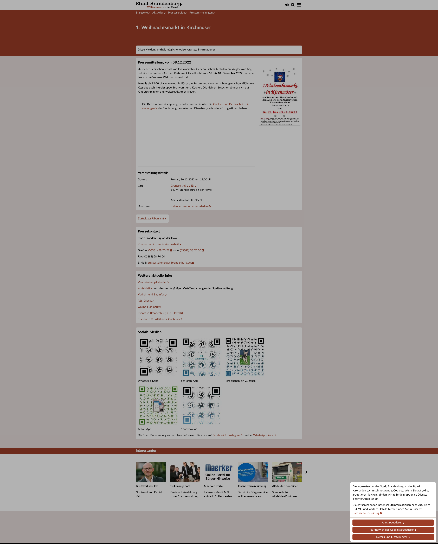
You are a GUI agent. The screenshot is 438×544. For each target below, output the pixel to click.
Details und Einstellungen (392, 537)
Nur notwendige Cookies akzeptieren (392, 529)
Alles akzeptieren (392, 522)
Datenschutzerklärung (365, 513)
